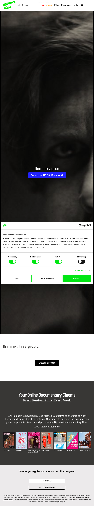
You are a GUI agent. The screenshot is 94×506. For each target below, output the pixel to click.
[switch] (35, 262)
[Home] (9, 5)
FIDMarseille (58, 450)
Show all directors (47, 363)
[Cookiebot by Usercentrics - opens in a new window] (80, 226)
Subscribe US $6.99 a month (47, 175)
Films (56, 5)
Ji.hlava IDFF (71, 450)
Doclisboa (19, 450)
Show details (80, 271)
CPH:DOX (6, 450)
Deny (17, 278)
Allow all (76, 278)
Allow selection (47, 278)
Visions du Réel (84, 450)
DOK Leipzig (45, 450)
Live (42, 5)
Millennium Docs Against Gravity (34, 451)
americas (40, 2)
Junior (49, 5)
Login (75, 5)
